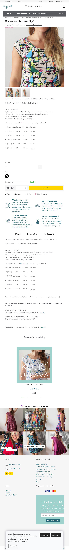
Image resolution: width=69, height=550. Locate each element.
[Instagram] (11, 473)
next (63, 371)
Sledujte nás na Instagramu (36, 406)
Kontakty (39, 479)
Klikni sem (23, 123)
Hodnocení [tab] (49, 234)
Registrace (59, 1)
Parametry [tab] (32, 234)
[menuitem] (9, 14)
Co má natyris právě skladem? (46, 466)
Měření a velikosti (10, 495)
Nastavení (13, 546)
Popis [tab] (17, 234)
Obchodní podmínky (43, 472)
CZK (40, 1)
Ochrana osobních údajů (44, 477)
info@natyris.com (15, 465)
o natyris (42, 327)
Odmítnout (44, 535)
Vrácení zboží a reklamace (45, 474)
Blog (37, 482)
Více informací (22, 541)
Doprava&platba (9, 1)
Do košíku (46, 188)
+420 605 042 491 (15, 468)
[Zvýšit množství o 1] (25, 188)
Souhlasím (55, 535)
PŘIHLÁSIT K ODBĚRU (53, 520)
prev (6, 371)
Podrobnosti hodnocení (34, 25)
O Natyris (8, 490)
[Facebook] (7, 473)
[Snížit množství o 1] (17, 188)
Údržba (7, 493)
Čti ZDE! (42, 312)
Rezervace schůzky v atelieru (46, 469)
